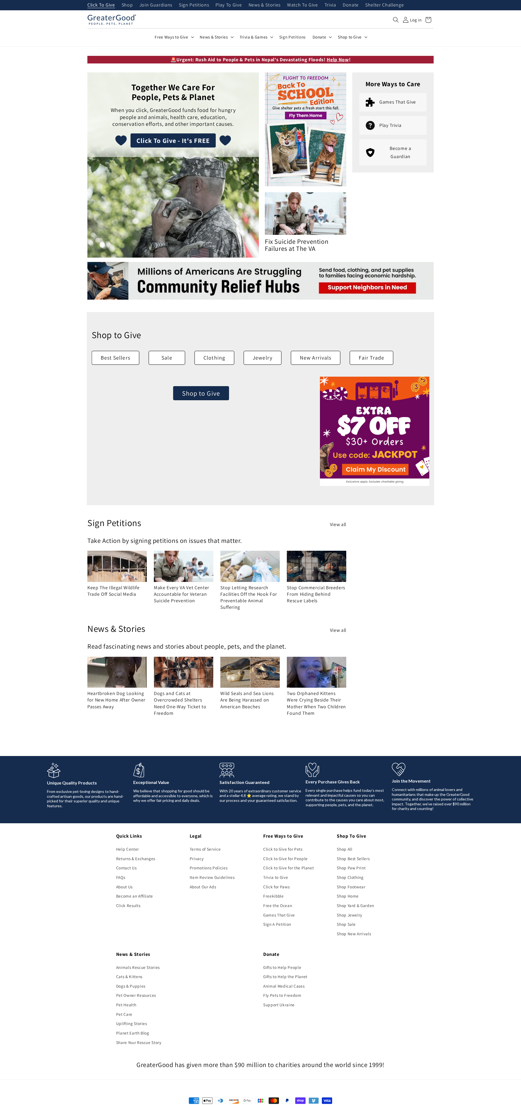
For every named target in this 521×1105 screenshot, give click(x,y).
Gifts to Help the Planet (285, 976)
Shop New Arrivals (354, 933)
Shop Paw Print (351, 867)
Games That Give (279, 915)
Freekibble (273, 896)
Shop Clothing (350, 877)
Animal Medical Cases (283, 986)
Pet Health (126, 1004)
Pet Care (124, 1014)
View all (338, 524)
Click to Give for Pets (283, 849)
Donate (351, 5)
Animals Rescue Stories (138, 967)
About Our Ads (203, 886)
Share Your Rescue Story (138, 1042)
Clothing (214, 357)
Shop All (344, 849)
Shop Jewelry (349, 915)
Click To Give (101, 5)
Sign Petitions (194, 5)
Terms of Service (205, 849)
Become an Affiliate (134, 896)
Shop (127, 5)
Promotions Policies (209, 867)
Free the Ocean (277, 905)
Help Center (127, 849)
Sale (166, 357)
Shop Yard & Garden (355, 905)
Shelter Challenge (384, 5)
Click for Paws (276, 886)
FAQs (120, 877)
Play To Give (228, 5)
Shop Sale (346, 924)
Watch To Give (302, 5)
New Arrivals (315, 357)
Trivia (330, 5)
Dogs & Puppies (130, 986)
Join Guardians (155, 5)
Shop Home (348, 896)
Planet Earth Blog (132, 1033)
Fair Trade (371, 357)
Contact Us (126, 867)
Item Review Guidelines (212, 877)
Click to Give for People (285, 858)
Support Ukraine (279, 1004)
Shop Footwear (351, 886)
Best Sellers (115, 357)
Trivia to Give (275, 877)
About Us (124, 886)
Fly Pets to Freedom (282, 995)
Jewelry (262, 357)
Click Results (128, 905)
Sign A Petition (277, 924)
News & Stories (265, 5)
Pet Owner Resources (136, 995)
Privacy (197, 858)
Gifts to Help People (282, 967)
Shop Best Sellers (353, 858)
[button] (396, 20)
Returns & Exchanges (135, 858)
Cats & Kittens (129, 976)
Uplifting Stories (131, 1023)
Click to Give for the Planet (288, 867)
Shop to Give (201, 393)
